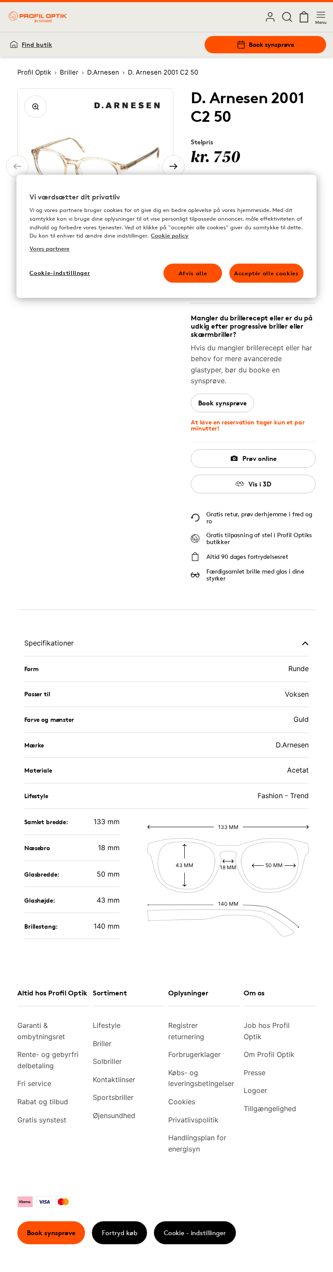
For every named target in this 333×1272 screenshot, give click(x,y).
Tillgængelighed (270, 1108)
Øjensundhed (114, 1115)
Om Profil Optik (269, 1054)
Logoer (255, 1090)
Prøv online (259, 458)
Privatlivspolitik (193, 1119)
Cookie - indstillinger (195, 1233)
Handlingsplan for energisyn (197, 1143)
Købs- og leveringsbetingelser (200, 1078)
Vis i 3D (259, 484)
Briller (102, 1043)
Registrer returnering (186, 1031)
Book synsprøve (271, 44)
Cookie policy (169, 235)
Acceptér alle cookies (266, 273)
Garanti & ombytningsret (41, 1031)
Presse (254, 1072)
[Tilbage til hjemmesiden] (38, 17)
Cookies (181, 1101)
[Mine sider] (270, 17)
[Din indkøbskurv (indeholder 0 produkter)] (304, 17)
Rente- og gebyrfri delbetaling (47, 1060)
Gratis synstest (41, 1119)
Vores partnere (49, 248)
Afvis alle (193, 273)
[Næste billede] (173, 166)
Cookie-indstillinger (59, 272)
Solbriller (107, 1061)
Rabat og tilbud (42, 1101)
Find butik (37, 44)
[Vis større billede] (35, 106)
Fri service (34, 1083)
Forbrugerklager (194, 1054)
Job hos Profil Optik (267, 1031)
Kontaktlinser (114, 1079)
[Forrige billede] (17, 166)
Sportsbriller (113, 1097)
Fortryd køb (119, 1233)
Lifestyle (107, 1025)
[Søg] (287, 17)
